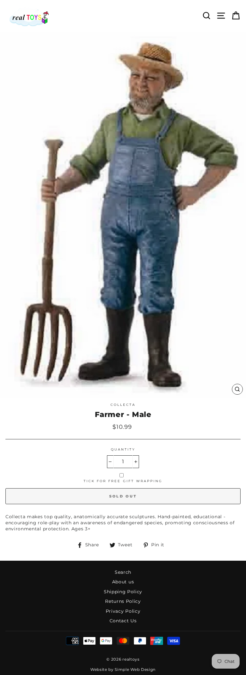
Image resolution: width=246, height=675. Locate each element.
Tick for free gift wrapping (123, 481)
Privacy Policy (123, 611)
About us (123, 581)
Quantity (123, 449)
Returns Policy (123, 601)
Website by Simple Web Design (123, 669)
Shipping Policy (123, 591)
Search (123, 572)
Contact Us (123, 620)
